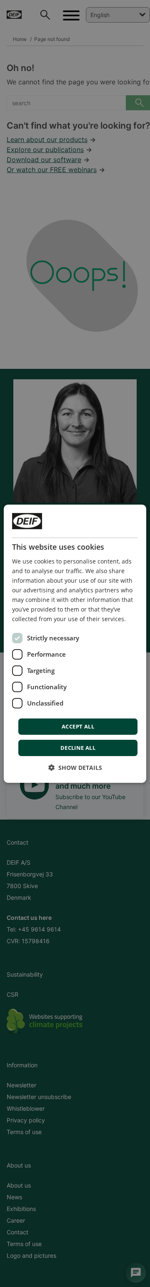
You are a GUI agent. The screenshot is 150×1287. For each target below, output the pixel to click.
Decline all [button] (77, 747)
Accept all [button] (78, 726)
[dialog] (75, 643)
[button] (75, 767)
